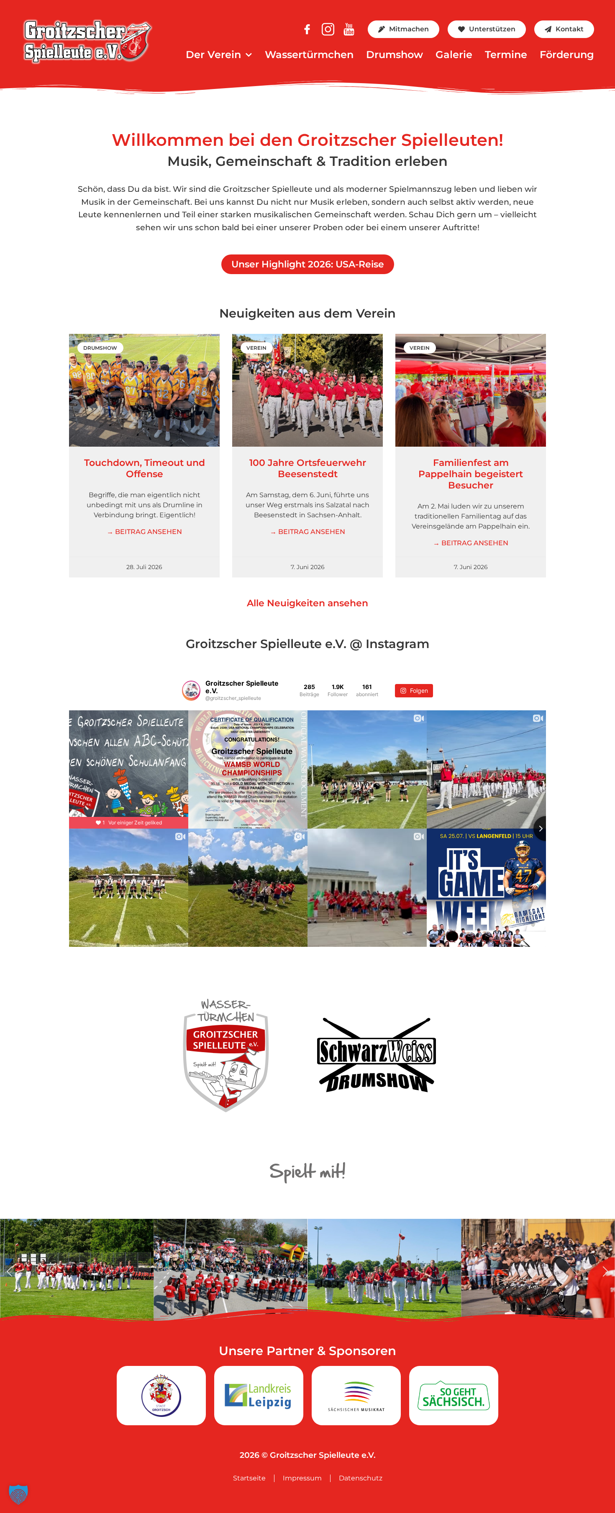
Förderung (567, 54)
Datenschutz (360, 1478)
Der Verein (213, 54)
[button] (9, 1271)
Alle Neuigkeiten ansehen (307, 603)
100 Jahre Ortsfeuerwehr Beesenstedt (307, 468)
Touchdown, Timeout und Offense (144, 468)
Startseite (249, 1478)
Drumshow (394, 54)
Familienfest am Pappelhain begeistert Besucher (470, 474)
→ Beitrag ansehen (144, 532)
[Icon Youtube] (349, 29)
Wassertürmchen (309, 54)
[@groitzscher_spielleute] (191, 690)
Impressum (302, 1478)
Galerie (454, 54)
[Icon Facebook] (307, 29)
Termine (506, 54)
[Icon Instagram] (328, 29)
